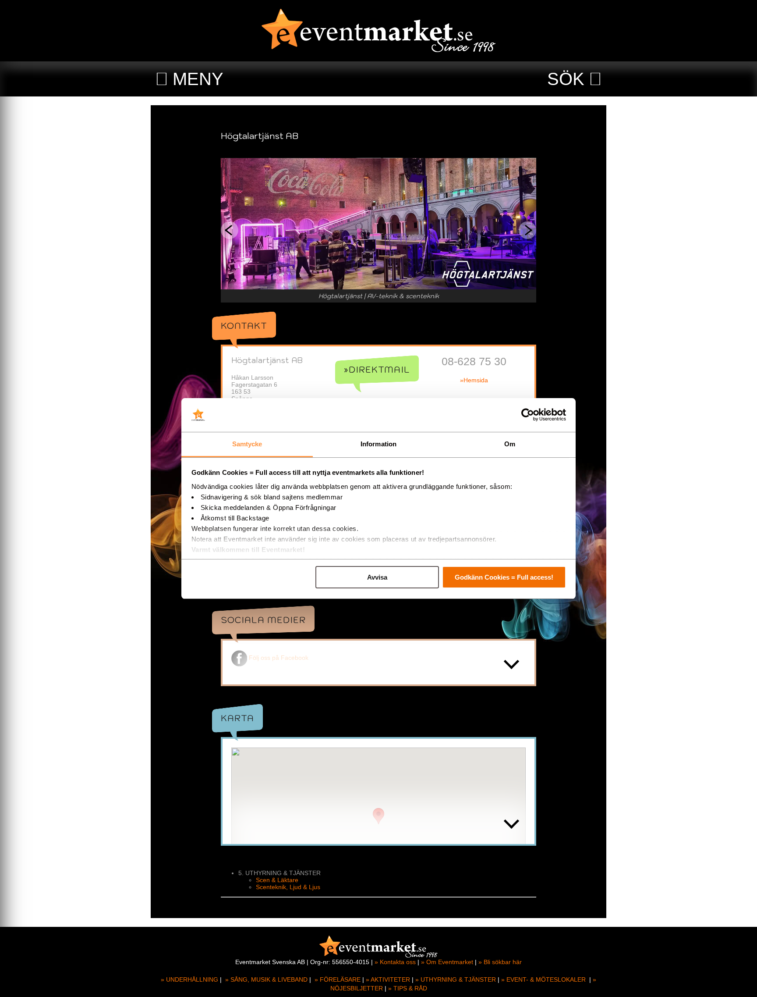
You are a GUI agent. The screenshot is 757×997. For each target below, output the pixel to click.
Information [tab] (378, 444)
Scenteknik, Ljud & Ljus (288, 886)
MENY (198, 79)
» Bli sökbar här (500, 961)
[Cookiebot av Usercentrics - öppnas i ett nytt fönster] (527, 415)
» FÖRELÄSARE (338, 979)
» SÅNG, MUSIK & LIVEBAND (266, 979)
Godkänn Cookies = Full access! (504, 577)
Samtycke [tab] (247, 444)
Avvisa (377, 577)
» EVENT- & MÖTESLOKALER (543, 979)
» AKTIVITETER (388, 979)
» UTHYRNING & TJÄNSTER (455, 979)
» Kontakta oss (395, 961)
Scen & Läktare (277, 879)
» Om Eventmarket (447, 961)
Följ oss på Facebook (278, 657)
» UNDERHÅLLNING (189, 979)
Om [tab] (509, 444)
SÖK (565, 79)
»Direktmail (377, 369)
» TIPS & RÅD (407, 988)
